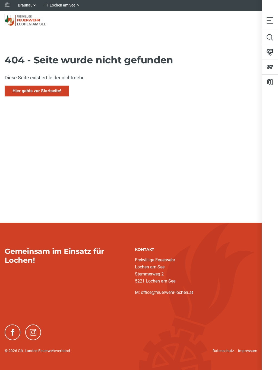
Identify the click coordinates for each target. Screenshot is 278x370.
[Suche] (270, 37)
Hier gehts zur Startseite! (36, 90)
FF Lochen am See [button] (60, 5)
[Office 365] (270, 82)
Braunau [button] (25, 5)
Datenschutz (223, 351)
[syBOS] (270, 67)
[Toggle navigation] (270, 20)
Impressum (247, 351)
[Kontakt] (270, 52)
